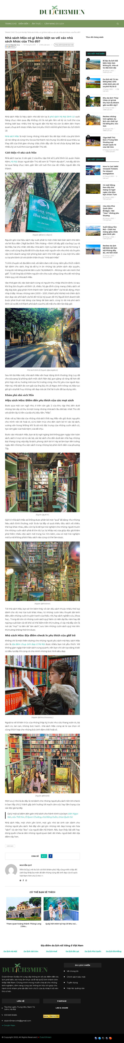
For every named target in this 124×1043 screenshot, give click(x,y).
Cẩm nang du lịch (54, 23)
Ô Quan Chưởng (33, 817)
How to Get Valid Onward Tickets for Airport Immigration (110, 170)
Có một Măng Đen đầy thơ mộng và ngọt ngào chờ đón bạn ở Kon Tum (110, 190)
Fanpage (61, 1001)
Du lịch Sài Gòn (31, 951)
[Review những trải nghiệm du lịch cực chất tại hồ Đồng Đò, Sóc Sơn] (93, 120)
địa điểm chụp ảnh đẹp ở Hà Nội (28, 644)
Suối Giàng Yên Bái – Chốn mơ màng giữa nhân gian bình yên (110, 230)
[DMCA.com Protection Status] (51, 1016)
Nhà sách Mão (12, 136)
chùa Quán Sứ (65, 817)
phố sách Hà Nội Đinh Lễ (62, 117)
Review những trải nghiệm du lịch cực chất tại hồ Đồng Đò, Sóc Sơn (110, 121)
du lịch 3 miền (82, 965)
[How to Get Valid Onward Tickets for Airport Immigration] (93, 170)
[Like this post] (45, 856)
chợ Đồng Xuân (50, 817)
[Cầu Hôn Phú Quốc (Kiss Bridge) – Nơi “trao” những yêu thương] (93, 210)
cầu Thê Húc (18, 817)
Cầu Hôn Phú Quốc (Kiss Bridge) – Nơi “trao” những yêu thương (111, 211)
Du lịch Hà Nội (21, 32)
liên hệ (20, 1001)
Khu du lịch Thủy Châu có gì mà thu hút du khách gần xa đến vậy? (111, 101)
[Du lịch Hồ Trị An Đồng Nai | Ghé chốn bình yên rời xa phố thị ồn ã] (93, 83)
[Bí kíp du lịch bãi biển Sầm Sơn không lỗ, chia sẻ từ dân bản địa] (93, 64)
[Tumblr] (107, 1038)
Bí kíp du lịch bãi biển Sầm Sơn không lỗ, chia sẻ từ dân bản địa (110, 64)
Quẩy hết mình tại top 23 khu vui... (61, 924)
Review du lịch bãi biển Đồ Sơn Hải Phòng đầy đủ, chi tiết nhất (110, 249)
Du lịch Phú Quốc (93, 951)
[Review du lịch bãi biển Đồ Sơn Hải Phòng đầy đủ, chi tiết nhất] (93, 249)
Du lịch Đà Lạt (72, 951)
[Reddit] (110, 1038)
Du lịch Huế (51, 951)
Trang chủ (11, 23)
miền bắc (10, 846)
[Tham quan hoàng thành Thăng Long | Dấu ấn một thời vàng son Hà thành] (23, 909)
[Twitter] (99, 1038)
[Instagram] (103, 1038)
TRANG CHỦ (10, 32)
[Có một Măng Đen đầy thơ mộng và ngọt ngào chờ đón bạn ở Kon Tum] (93, 189)
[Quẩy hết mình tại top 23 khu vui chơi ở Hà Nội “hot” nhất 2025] (61, 909)
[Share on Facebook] (50, 856)
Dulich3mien (45, 1037)
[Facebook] (96, 1038)
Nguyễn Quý (15, 45)
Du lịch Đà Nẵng (113, 951)
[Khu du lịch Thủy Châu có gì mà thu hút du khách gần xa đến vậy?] (93, 102)
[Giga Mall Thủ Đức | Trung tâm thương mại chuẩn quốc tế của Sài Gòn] (93, 141)
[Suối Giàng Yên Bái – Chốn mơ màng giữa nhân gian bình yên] (93, 231)
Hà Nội (14, 162)
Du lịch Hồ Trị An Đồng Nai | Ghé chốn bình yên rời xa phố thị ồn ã (111, 83)
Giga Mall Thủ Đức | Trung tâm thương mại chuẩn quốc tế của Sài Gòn (110, 142)
